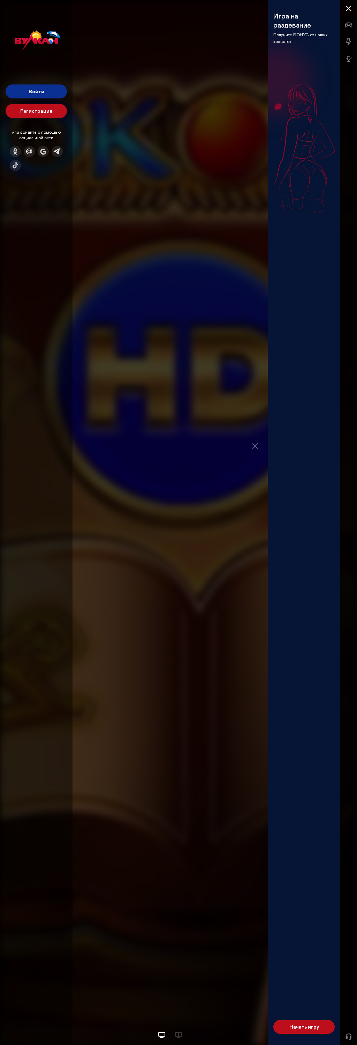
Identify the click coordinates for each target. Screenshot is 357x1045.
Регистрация (36, 111)
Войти (36, 91)
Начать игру (304, 1026)
